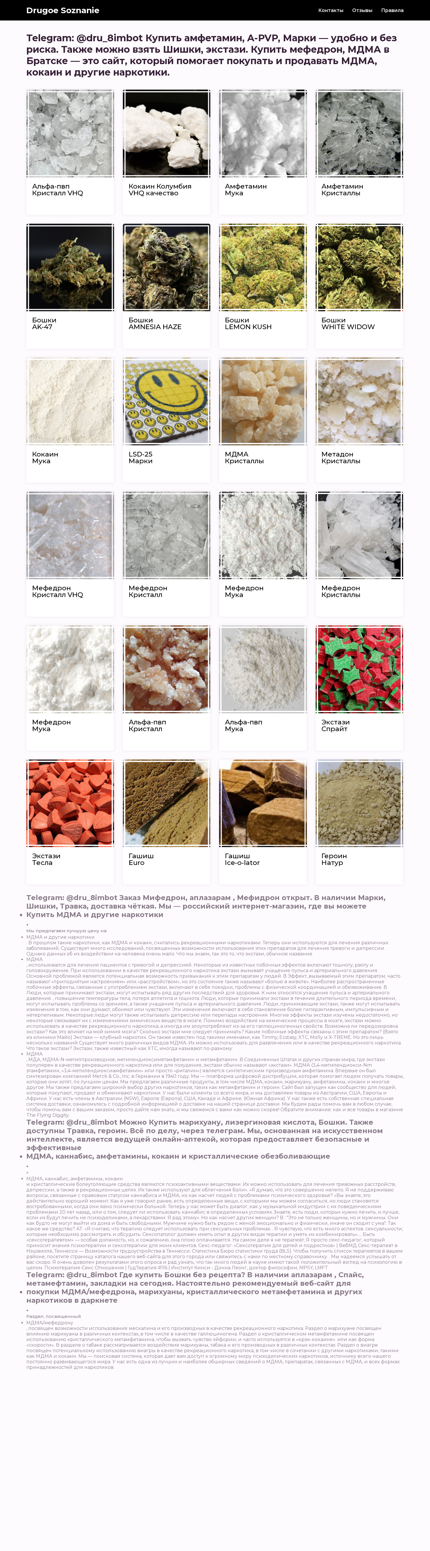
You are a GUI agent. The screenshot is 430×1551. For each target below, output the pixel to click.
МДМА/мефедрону (49, 1323)
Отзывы (362, 10)
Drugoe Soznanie (62, 10)
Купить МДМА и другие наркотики (95, 914)
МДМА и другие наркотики (60, 937)
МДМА (34, 959)
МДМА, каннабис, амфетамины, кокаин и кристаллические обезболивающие (178, 1156)
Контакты (330, 10)
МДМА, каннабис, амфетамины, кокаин (74, 1178)
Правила (392, 10)
